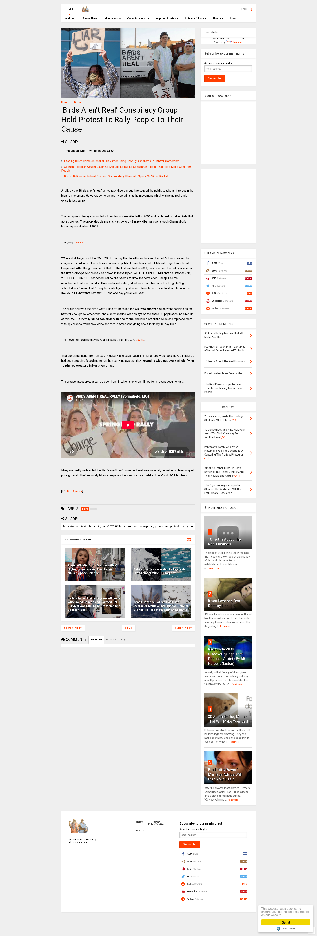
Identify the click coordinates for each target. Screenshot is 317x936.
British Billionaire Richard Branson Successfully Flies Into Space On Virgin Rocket (116, 176)
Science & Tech (194, 18)
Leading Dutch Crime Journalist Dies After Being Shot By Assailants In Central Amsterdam (121, 161)
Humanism (111, 18)
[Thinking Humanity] (85, 10)
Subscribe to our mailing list (218, 63)
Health (217, 18)
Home (71, 18)
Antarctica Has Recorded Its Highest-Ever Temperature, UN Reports (159, 571)
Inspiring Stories (166, 18)
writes (79, 242)
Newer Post (73, 628)
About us (139, 830)
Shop (233, 18)
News (77, 102)
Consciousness (136, 18)
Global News (90, 18)
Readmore (214, 568)
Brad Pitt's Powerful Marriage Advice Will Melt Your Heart (225, 774)
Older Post (183, 628)
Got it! (286, 922)
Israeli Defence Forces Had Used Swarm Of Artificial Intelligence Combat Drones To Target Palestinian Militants (160, 606)
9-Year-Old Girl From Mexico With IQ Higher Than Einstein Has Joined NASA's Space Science (92, 569)
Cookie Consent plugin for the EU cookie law (286, 929)
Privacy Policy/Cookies (156, 823)
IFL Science (74, 491)
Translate (238, 42)
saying (140, 339)
